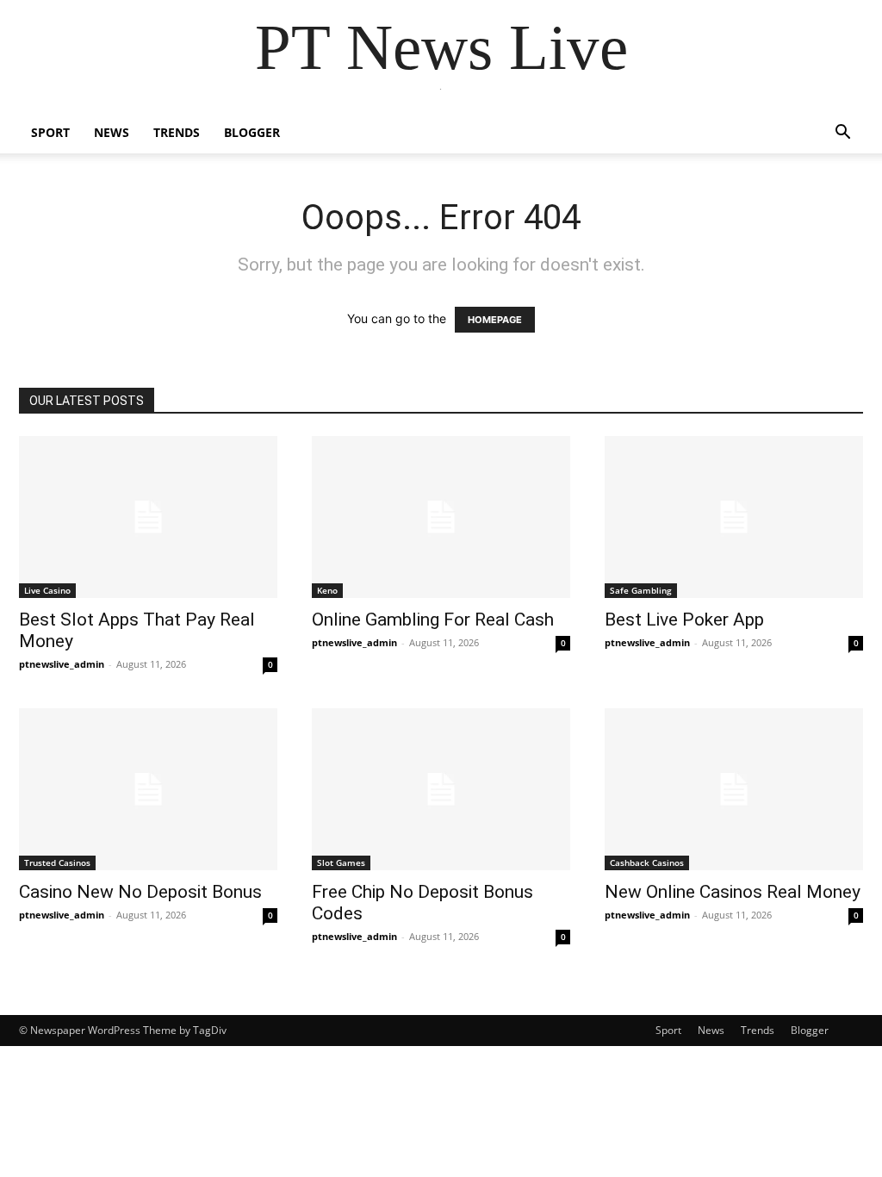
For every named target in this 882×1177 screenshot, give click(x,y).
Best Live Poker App (684, 619)
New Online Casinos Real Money (732, 891)
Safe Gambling (641, 590)
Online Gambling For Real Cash (433, 619)
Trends (176, 132)
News (111, 132)
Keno (327, 590)
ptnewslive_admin (61, 663)
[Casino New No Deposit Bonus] (148, 789)
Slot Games (341, 862)
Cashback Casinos (647, 862)
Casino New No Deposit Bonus (140, 891)
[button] (842, 134)
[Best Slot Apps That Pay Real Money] (148, 517)
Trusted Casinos (57, 862)
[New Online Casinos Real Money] (734, 789)
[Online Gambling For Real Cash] (441, 517)
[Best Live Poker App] (734, 517)
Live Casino (47, 590)
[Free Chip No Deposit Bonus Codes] (441, 789)
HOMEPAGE (495, 320)
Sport (50, 132)
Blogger (252, 132)
